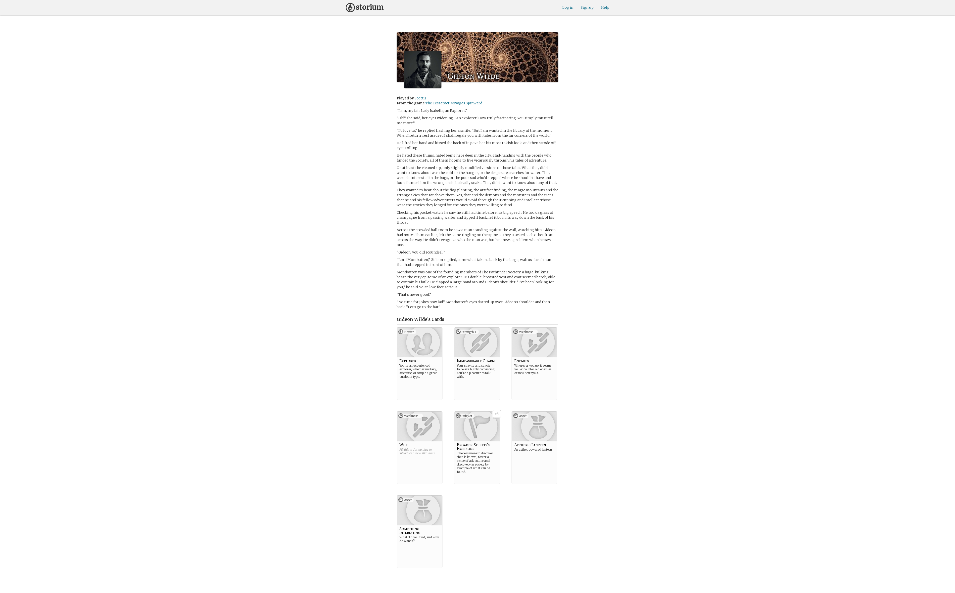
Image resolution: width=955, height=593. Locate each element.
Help (605, 7)
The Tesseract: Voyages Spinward (454, 103)
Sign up (587, 7)
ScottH (420, 98)
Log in (567, 7)
